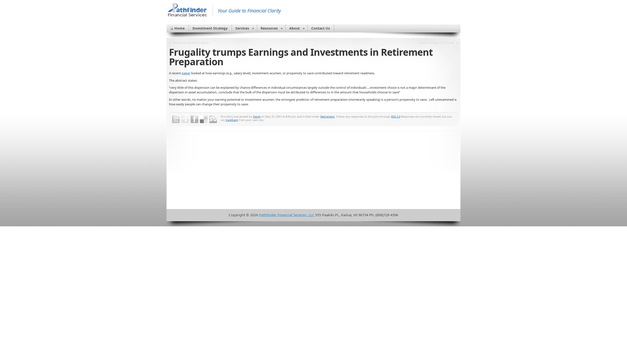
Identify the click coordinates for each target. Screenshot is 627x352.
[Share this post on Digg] (185, 119)
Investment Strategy (210, 28)
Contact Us (320, 28)
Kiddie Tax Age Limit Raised (437, 42)
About (294, 28)
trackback (232, 120)
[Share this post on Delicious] (204, 119)
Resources (269, 28)
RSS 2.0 (395, 116)
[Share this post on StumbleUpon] (213, 119)
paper (186, 73)
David (256, 116)
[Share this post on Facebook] (194, 119)
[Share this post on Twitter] (176, 119)
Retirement (327, 116)
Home (179, 28)
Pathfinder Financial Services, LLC (286, 215)
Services (242, 28)
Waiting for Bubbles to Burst (190, 42)
